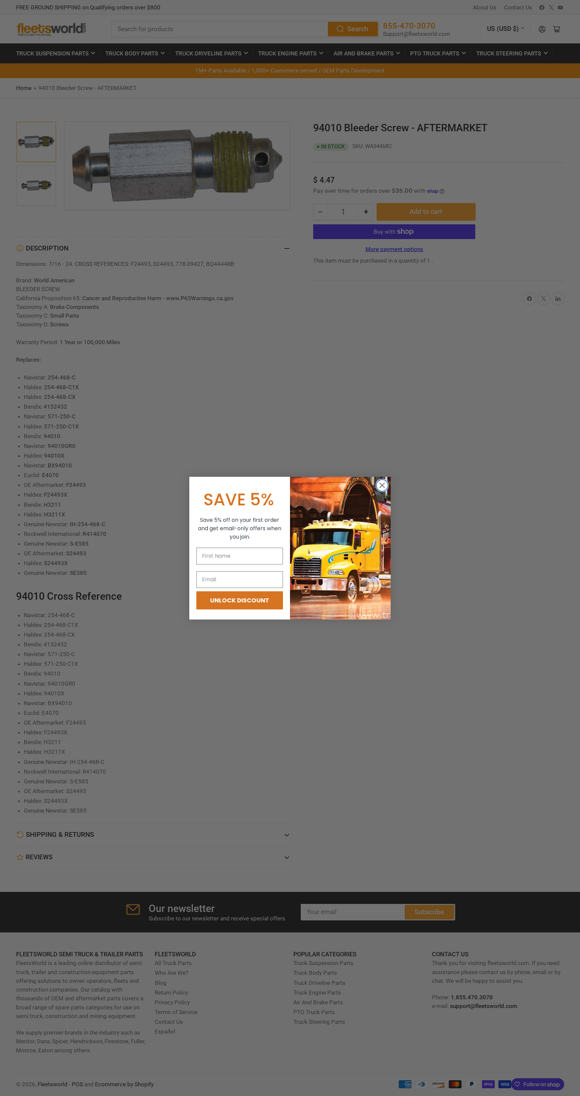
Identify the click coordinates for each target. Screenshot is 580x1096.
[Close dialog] (382, 485)
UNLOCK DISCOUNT (239, 600)
